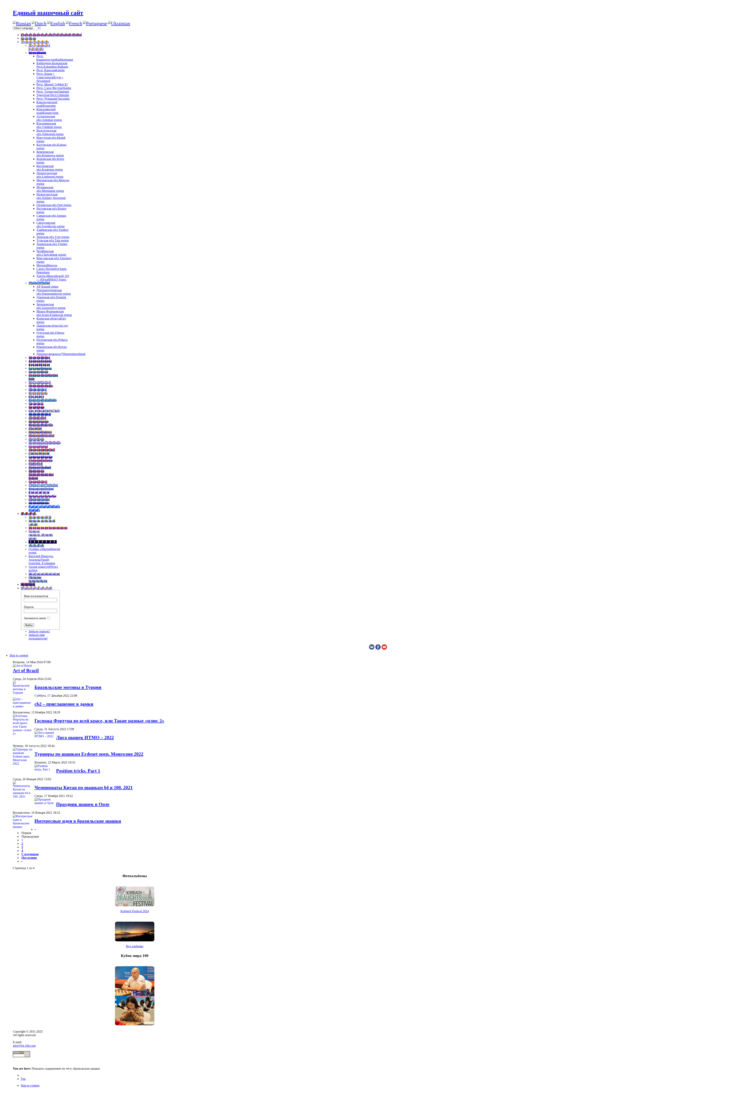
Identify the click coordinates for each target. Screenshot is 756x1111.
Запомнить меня (35, 618)
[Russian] (22, 23)
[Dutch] (39, 23)
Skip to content (18, 655)
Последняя (29, 857)
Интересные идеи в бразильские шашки (77, 821)
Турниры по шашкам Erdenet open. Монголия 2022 (88, 754)
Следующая (30, 854)
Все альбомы (134, 946)
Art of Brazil (26, 670)
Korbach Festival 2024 (134, 911)
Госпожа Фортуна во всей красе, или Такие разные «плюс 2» (99, 720)
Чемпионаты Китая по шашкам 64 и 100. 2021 (83, 787)
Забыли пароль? (39, 631)
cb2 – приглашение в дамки (63, 704)
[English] (56, 23)
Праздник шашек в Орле (82, 804)
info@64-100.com (24, 1045)
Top (23, 1078)
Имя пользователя (36, 596)
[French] (74, 23)
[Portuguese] (95, 23)
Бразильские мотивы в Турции (67, 687)
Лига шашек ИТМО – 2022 (85, 737)
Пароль (29, 607)
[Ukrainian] (119, 23)
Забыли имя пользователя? (38, 636)
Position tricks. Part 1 (78, 770)
